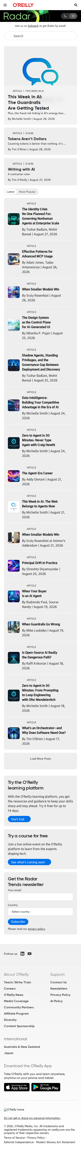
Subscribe (18, 921)
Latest (10, 191)
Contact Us (58, 982)
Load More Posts (40, 758)
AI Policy (56, 1001)
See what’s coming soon (28, 862)
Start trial (17, 819)
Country (13, 905)
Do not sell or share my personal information (32, 1118)
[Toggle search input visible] (76, 5)
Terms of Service (14, 1137)
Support (57, 974)
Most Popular (27, 191)
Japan (8, 1053)
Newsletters (58, 988)
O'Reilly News (13, 995)
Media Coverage (16, 1001)
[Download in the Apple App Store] (17, 1090)
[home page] (23, 5)
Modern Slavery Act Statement (55, 1142)
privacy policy (36, 928)
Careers (10, 988)
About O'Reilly (16, 974)
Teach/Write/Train (17, 982)
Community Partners (19, 1007)
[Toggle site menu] (5, 5)
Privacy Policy (60, 995)
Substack (33, 25)
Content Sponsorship (19, 1026)
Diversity (10, 1020)
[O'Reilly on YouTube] (29, 954)
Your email (14, 890)
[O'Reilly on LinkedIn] (22, 954)
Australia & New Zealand (22, 1047)
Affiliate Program (16, 1013)
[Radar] (27, 16)
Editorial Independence (19, 1142)
